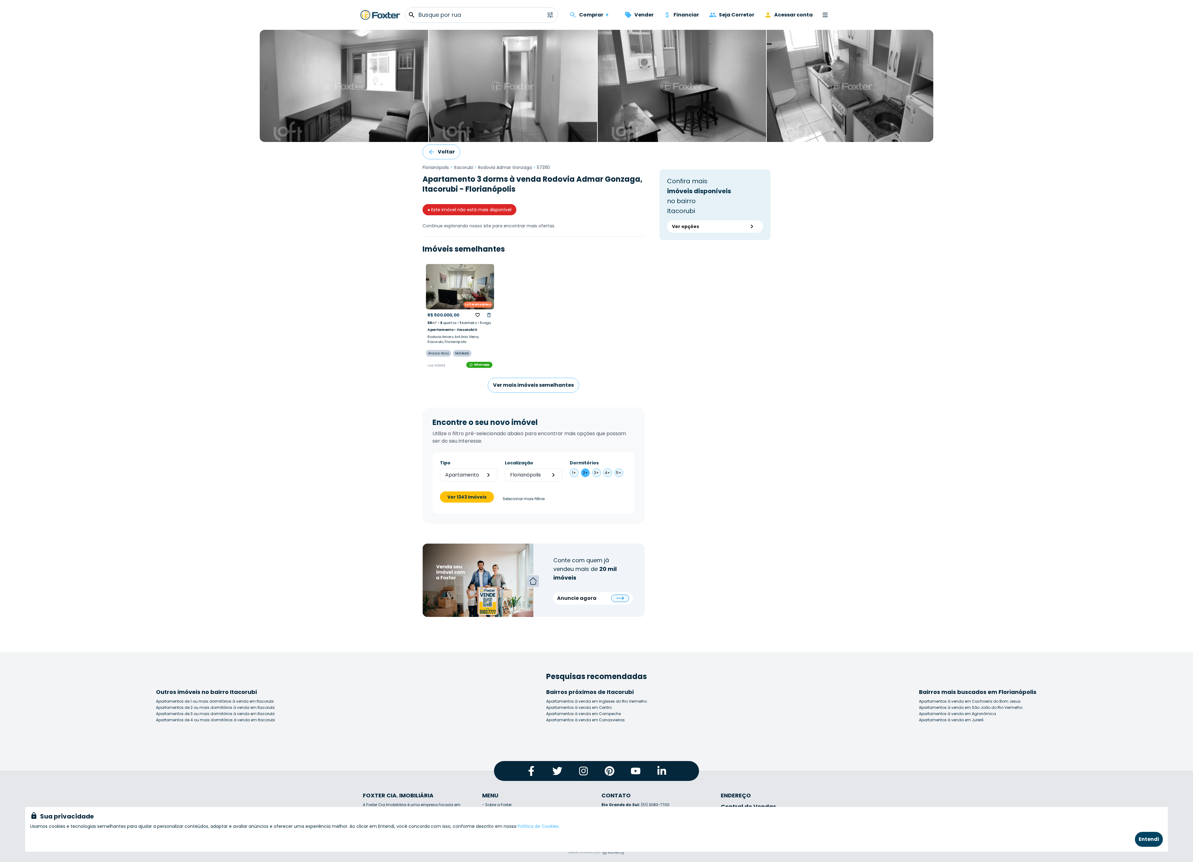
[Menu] (825, 14)
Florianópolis (436, 167)
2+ (585, 472)
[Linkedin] (661, 771)
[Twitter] (557, 771)
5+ (618, 472)
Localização (519, 463)
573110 (543, 167)
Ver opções (685, 226)
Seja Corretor (736, 14)
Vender (644, 14)
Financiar (686, 14)
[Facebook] (531, 771)
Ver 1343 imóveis (467, 497)
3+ (596, 472)
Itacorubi (463, 167)
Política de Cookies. (539, 826)
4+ (607, 472)
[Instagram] (583, 771)
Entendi (1149, 839)
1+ (574, 472)
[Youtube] (635, 771)
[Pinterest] (609, 771)
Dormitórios (584, 463)
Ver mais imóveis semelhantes (533, 385)
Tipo (445, 463)
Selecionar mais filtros (524, 498)
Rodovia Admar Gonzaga (505, 167)
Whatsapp (482, 365)
